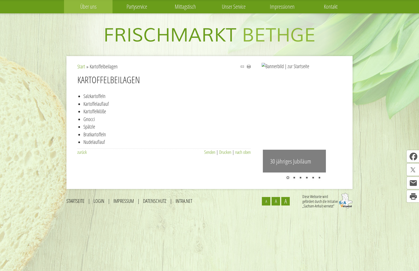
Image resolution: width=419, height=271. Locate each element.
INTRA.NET (184, 200)
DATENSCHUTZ (154, 200)
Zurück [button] (269, 120)
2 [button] (294, 178)
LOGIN (99, 200)
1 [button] (287, 178)
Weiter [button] (338, 120)
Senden (209, 152)
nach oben (243, 152)
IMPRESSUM (123, 200)
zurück (82, 152)
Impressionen (282, 6)
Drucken (225, 152)
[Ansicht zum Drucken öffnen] (249, 66)
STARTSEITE (75, 200)
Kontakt (331, 6)
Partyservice (137, 6)
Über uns (88, 6)
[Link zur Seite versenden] (242, 66)
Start (81, 66)
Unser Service (234, 6)
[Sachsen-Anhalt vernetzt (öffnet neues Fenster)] (327, 206)
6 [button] (319, 178)
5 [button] (313, 178)
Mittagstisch (185, 6)
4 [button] (306, 178)
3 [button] (300, 178)
